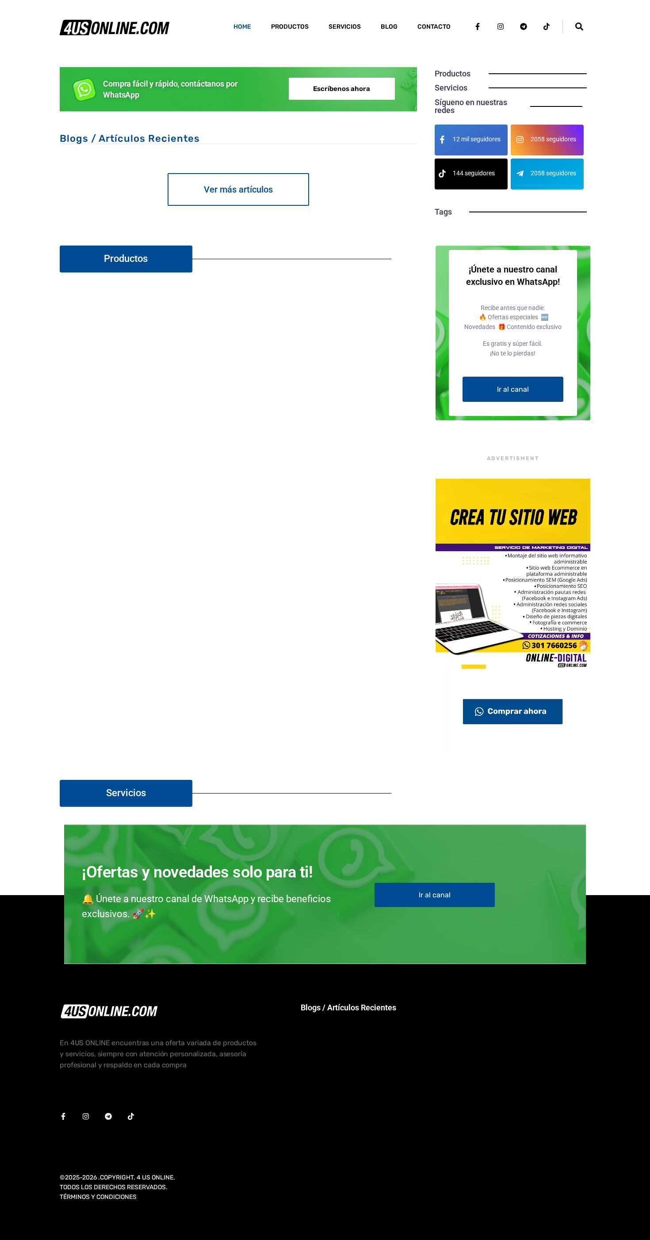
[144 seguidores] (442, 174)
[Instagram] (500, 26)
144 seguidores (474, 173)
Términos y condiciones (98, 1197)
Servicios (345, 26)
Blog (389, 26)
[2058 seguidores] (520, 140)
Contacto (434, 26)
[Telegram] (523, 26)
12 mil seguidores (477, 139)
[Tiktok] (546, 26)
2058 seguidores (553, 139)
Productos (290, 26)
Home (242, 26)
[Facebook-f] (477, 26)
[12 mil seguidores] (442, 140)
